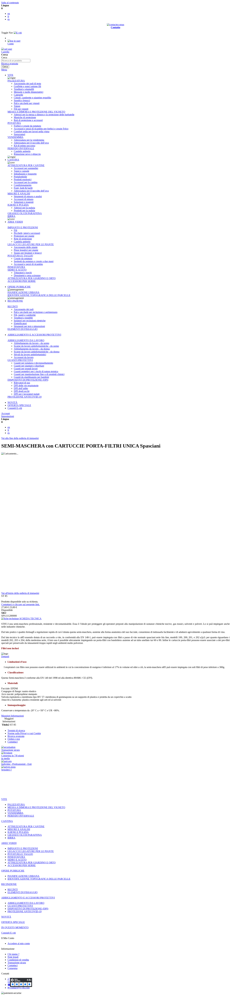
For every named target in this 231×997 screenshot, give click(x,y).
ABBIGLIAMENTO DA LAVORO (26, 340)
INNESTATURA (16, 267)
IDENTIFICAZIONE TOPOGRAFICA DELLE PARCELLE (39, 295)
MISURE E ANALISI (19, 193)
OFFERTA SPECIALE (19, 405)
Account (5, 413)
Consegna (12, 968)
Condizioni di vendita (18, 959)
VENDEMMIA (15, 137)
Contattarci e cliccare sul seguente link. (20, 604)
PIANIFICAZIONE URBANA (23, 292)
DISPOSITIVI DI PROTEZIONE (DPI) (28, 380)
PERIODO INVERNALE (21, 148)
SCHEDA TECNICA (30, 618)
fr (8, 16)
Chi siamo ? (13, 954)
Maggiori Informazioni (12, 715)
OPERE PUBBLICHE (19, 286)
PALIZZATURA (16, 80)
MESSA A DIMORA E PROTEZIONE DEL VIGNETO (36, 111)
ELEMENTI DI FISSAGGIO (23, 329)
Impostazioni (7, 416)
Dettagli (5, 656)
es (9, 19)
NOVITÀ (12, 402)
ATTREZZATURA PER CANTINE (26, 165)
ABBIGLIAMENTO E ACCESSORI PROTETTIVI (34, 334)
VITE (10, 75)
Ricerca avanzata (9, 63)
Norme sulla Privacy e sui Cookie (24, 733)
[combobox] (15, 60)
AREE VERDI (15, 221)
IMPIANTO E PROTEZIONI (23, 227)
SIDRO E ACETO (17, 269)
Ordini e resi (14, 739)
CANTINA (13, 159)
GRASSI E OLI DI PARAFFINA (25, 213)
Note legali (13, 957)
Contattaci (13, 741)
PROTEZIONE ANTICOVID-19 (24, 396)
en (9, 13)
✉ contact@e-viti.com (19, 987)
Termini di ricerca (16, 730)
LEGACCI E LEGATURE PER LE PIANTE (31, 244)
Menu (4, 69)
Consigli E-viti (15, 408)
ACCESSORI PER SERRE (22, 281)
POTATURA (14, 123)
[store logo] (18, 32)
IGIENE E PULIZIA (18, 205)
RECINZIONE (15, 301)
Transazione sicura (17, 962)
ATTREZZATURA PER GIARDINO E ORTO (32, 278)
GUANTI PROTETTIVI (20, 360)
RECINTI (13, 306)
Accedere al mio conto (19, 943)
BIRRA (11, 216)
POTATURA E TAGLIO (20, 255)
